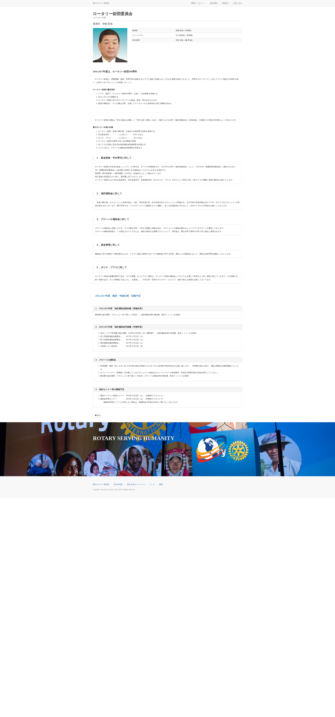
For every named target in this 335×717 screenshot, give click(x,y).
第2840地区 (118, 484)
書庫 (161, 484)
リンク (152, 484)
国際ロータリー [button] (197, 3)
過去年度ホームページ (136, 484)
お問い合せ (237, 3)
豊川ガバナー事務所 (101, 3)
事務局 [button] (225, 3)
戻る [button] (98, 415)
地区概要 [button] (213, 3)
